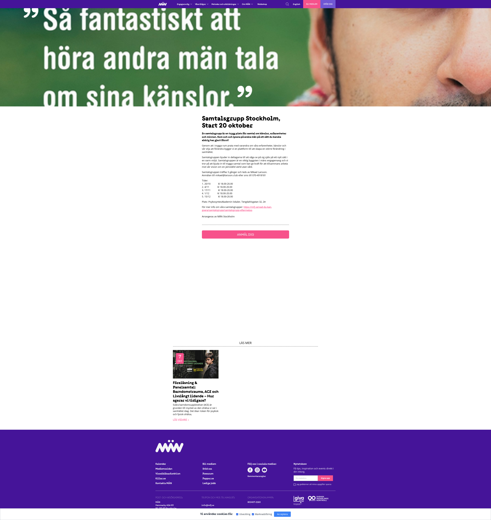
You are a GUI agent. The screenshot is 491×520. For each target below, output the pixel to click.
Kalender (160, 463)
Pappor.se (208, 478)
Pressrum (208, 473)
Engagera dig (183, 4)
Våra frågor (200, 4)
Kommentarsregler (257, 476)
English (296, 4)
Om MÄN (246, 4)
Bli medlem (311, 4)
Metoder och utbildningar (223, 4)
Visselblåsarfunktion (167, 473)
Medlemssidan (163, 468)
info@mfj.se (208, 505)
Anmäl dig (245, 234)
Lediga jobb (209, 483)
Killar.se (160, 478)
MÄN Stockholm (226, 216)
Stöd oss (327, 4)
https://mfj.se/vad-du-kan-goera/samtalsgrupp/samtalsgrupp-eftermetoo (237, 208)
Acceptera (282, 514)
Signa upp (325, 478)
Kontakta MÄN (163, 483)
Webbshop (262, 4)
